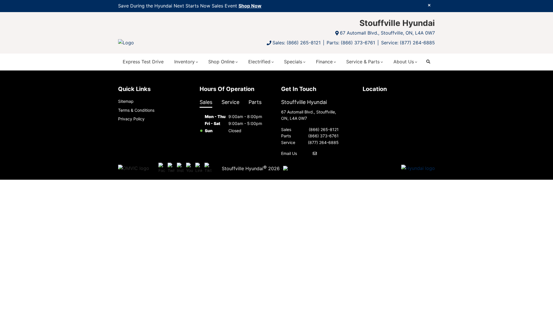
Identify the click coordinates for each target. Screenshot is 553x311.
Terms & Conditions (136, 110)
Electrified (259, 62)
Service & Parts (363, 62)
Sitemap (126, 101)
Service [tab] (230, 102)
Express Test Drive (143, 62)
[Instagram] (180, 168)
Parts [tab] (255, 102)
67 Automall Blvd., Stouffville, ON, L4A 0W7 (387, 33)
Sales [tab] (206, 102)
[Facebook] (161, 168)
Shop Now (250, 6)
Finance (324, 62)
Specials (293, 62)
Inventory (184, 62)
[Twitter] (171, 168)
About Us (403, 62)
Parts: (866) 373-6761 (351, 42)
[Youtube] (189, 168)
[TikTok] (207, 168)
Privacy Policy (131, 118)
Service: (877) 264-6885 (408, 42)
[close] (429, 4)
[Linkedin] (198, 168)
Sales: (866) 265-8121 (296, 42)
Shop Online (221, 62)
